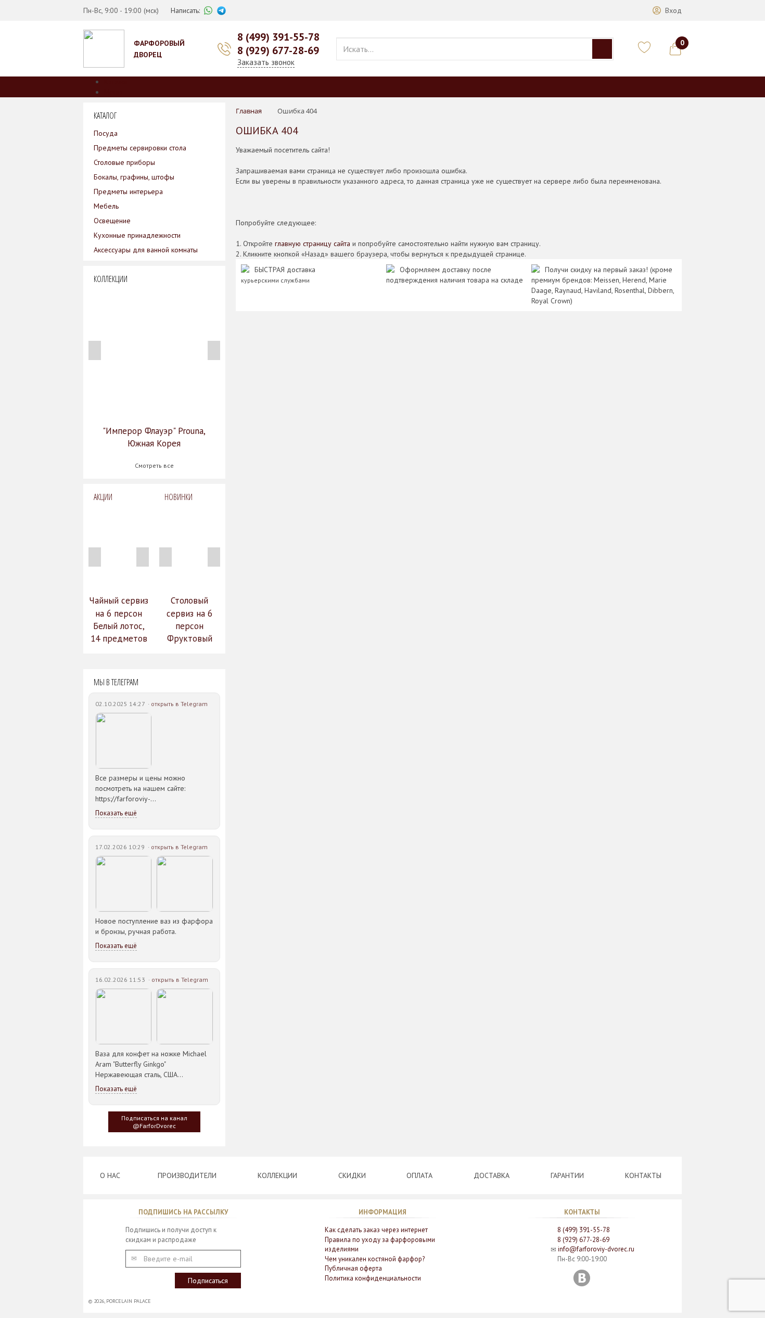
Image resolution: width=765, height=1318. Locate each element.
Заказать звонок (266, 62)
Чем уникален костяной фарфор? (375, 1259)
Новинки (178, 497)
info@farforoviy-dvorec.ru (596, 1249)
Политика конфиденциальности (373, 1278)
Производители (187, 1175)
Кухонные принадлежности (137, 235)
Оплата (419, 1175)
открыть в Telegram (179, 704)
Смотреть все (154, 465)
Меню (113, 92)
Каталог (116, 81)
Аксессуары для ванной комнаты (146, 249)
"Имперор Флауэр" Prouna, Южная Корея (154, 437)
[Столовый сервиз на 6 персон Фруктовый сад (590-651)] (189, 548)
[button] (667, 10)
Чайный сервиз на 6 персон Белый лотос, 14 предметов (118, 619)
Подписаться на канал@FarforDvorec (154, 1122)
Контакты (643, 1175)
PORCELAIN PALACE (128, 1301)
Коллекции (277, 1175)
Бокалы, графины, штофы (134, 177)
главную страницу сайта (312, 243)
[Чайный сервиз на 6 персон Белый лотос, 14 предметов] (118, 548)
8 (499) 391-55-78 (278, 37)
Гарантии (567, 1175)
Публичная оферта (353, 1268)
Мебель (106, 206)
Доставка (491, 1175)
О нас (110, 1175)
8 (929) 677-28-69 (278, 50)
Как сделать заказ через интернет (376, 1229)
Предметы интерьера (128, 191)
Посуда (106, 133)
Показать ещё (116, 813)
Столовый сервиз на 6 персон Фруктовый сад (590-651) (189, 626)
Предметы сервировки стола (140, 147)
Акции (103, 497)
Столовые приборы (124, 162)
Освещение (112, 220)
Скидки (352, 1175)
